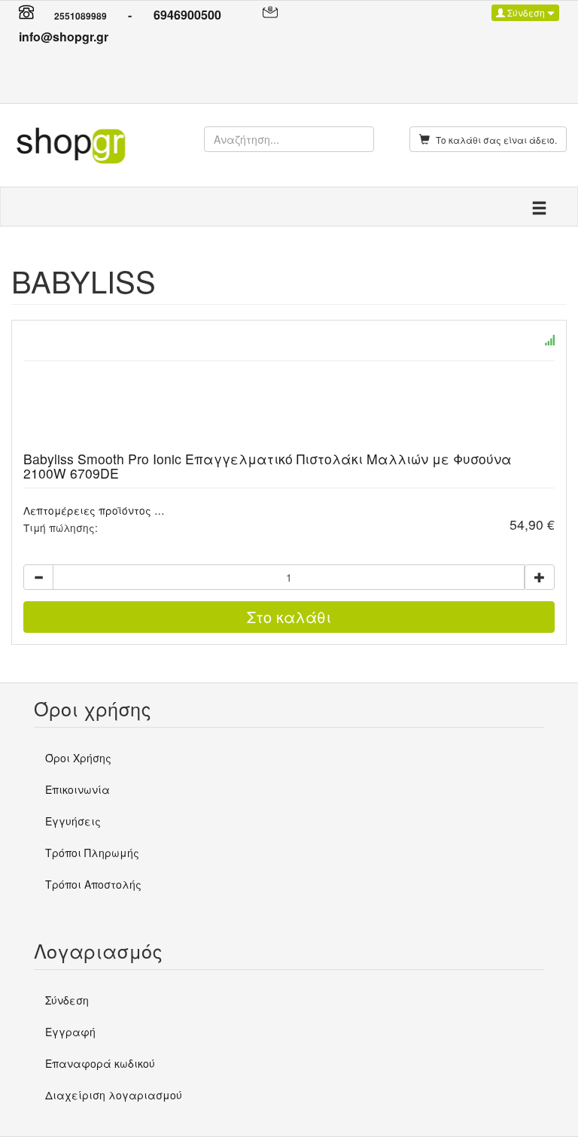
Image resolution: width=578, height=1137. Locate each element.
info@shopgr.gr (63, 36)
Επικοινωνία (77, 789)
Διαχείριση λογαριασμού (113, 1094)
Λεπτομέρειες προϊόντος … (94, 510)
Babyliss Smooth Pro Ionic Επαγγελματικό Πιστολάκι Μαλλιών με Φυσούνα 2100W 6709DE (267, 465)
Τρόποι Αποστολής (93, 884)
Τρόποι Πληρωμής (92, 852)
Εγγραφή (70, 1031)
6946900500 (187, 14)
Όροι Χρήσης (78, 757)
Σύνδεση (526, 12)
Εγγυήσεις (73, 820)
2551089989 (80, 16)
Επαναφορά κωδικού (100, 1063)
